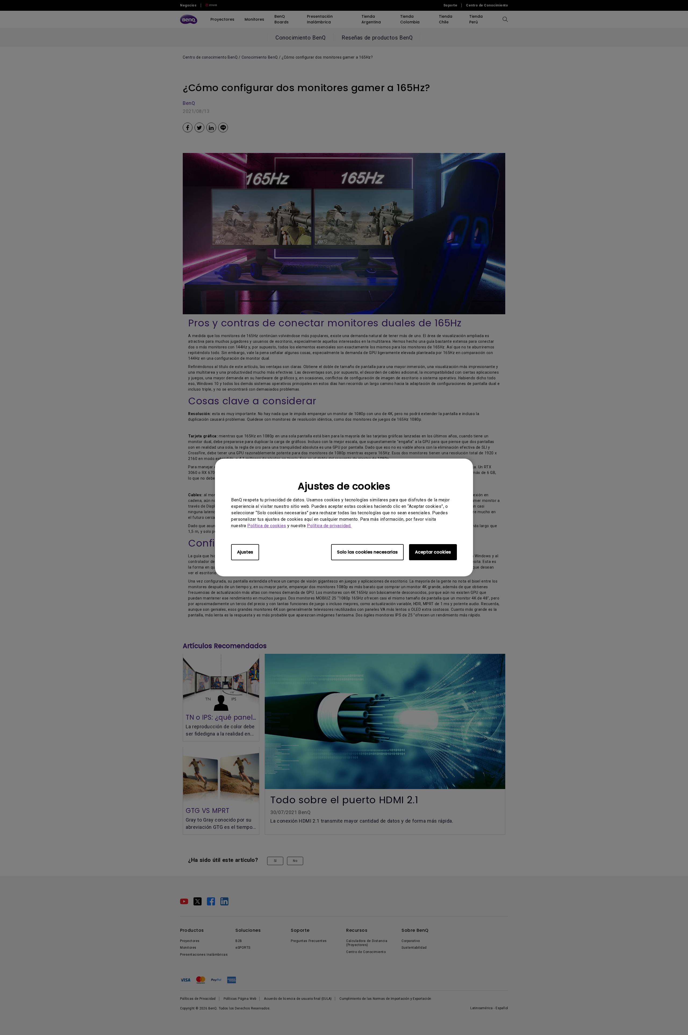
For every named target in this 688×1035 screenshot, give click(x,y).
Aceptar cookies (433, 552)
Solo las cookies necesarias (367, 552)
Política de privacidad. (329, 525)
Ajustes (245, 552)
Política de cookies (266, 525)
